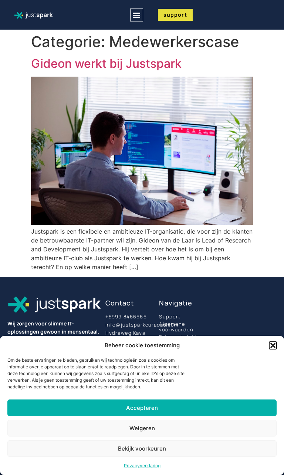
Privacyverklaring (142, 465)
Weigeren (142, 428)
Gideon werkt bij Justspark (106, 63)
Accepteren (142, 407)
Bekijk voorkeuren (142, 448)
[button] (273, 345)
